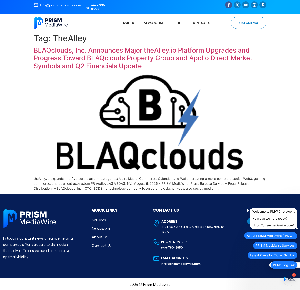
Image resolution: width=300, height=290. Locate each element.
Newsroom (153, 23)
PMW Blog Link (284, 265)
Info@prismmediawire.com (60, 5)
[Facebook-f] (228, 4)
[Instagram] (254, 4)
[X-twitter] (237, 4)
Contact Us (201, 23)
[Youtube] (245, 4)
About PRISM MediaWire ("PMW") (271, 236)
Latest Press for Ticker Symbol (272, 255)
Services (127, 23)
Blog (177, 23)
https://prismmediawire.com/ (273, 225)
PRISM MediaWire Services (275, 245)
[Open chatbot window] (289, 279)
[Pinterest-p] (262, 4)
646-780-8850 (98, 7)
